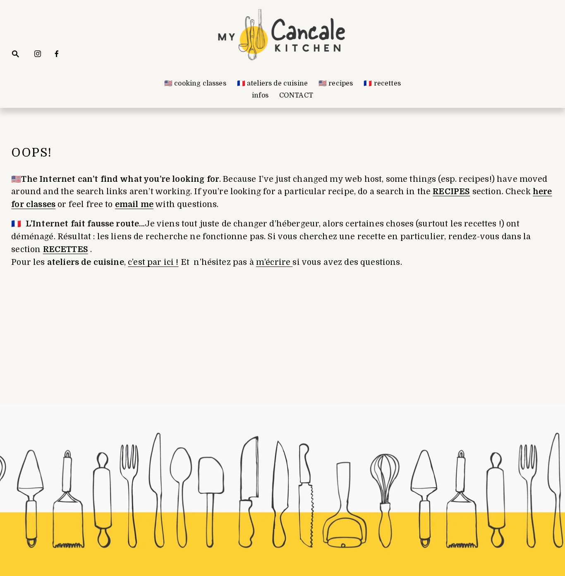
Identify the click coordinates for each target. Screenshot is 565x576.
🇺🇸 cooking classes (195, 83)
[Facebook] (57, 54)
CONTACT (296, 95)
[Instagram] (38, 54)
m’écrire (274, 262)
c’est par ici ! (153, 262)
